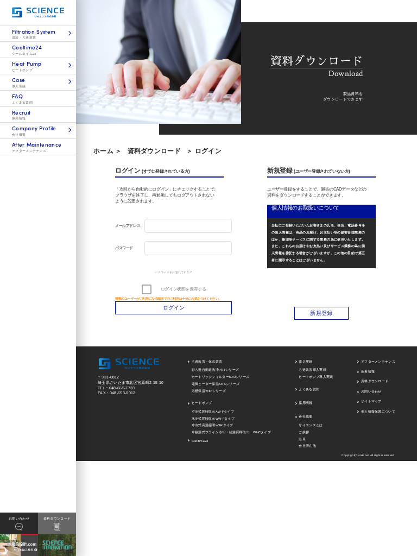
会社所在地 (307, 445)
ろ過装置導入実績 (312, 369)
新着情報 (368, 371)
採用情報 (305, 403)
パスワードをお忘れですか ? (173, 272)
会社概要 (305, 416)
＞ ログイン (204, 151)
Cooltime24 (200, 441)
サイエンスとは (311, 425)
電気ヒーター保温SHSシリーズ (216, 384)
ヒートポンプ (202, 403)
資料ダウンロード (154, 151)
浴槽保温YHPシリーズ (209, 391)
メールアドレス (127, 226)
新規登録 (321, 313)
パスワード (124, 248)
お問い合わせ (371, 391)
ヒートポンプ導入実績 (316, 376)
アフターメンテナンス (378, 361)
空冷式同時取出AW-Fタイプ (213, 411)
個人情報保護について (378, 411)
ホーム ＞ (107, 151)
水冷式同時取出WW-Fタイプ (213, 418)
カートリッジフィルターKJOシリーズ (221, 376)
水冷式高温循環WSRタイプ (212, 425)
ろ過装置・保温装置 (207, 361)
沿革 (302, 439)
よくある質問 (309, 389)
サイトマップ (371, 401)
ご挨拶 (304, 432)
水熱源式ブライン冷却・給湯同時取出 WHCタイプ (231, 432)
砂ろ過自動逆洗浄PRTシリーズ (215, 369)
